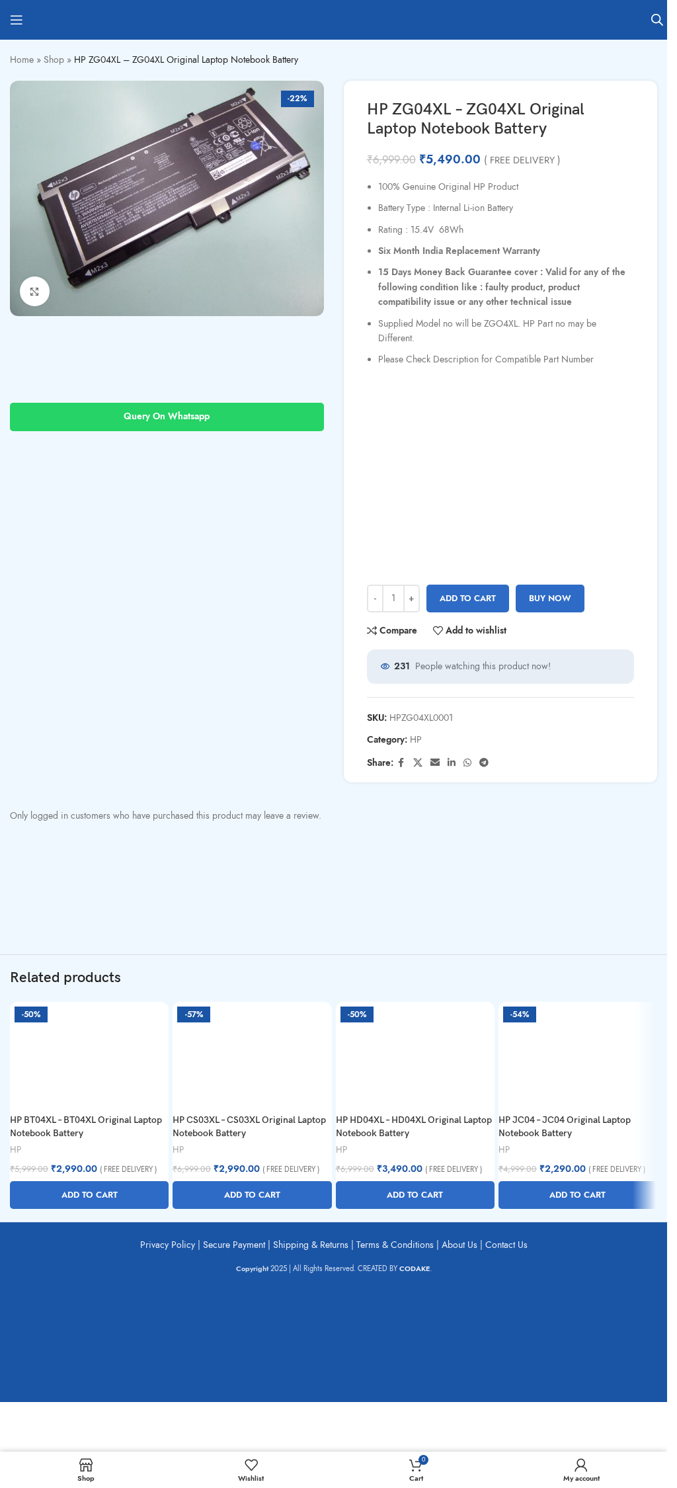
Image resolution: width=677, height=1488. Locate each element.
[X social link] (417, 763)
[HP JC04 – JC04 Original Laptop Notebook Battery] (577, 1055)
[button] (89, 1195)
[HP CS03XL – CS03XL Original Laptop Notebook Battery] (252, 1055)
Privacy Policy (167, 1245)
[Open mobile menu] (16, 20)
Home (22, 60)
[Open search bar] (657, 20)
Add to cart (468, 598)
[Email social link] (435, 763)
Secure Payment (234, 1245)
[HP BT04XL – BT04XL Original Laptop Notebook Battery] (89, 1055)
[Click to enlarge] (35, 291)
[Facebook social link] (401, 763)
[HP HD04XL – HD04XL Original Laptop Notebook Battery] (415, 1055)
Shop (54, 60)
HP (416, 739)
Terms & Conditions (395, 1245)
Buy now (550, 598)
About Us (459, 1245)
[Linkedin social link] (451, 763)
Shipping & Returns (310, 1245)
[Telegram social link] (484, 763)
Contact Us (506, 1245)
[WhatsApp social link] (467, 763)
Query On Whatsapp (167, 416)
